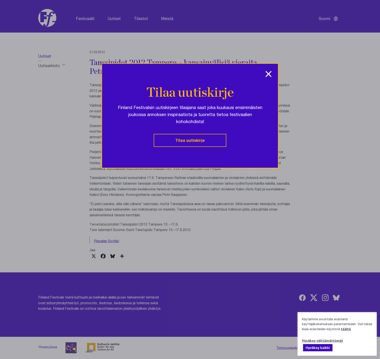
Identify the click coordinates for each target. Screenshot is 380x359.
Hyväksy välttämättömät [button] (322, 341)
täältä (346, 329)
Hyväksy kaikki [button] (318, 348)
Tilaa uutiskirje (190, 140)
